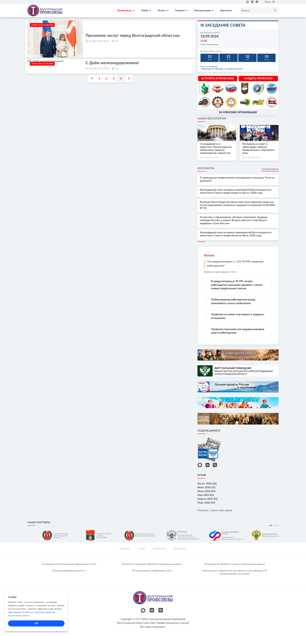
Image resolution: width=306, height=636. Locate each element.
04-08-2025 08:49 (99, 41)
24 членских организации (238, 112)
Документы (205, 168)
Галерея (180, 10)
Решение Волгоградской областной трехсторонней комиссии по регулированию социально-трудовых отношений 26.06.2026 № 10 (237, 205)
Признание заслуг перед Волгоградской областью (133, 36)
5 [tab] (278, 525)
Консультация (202, 10)
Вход (268, 2)
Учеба (144, 10)
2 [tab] (271, 525)
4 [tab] (275, 525)
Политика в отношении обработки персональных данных (152, 564)
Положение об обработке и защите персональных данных (234, 564)
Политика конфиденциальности (68, 571)
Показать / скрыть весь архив (214, 510)
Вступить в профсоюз (217, 78)
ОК (36, 623)
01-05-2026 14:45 (210, 157)
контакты (159, 549)
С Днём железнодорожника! (112, 63)
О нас (141, 549)
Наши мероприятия (211, 118)
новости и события (42, 25)
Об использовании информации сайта (151, 571)
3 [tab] (273, 525)
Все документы (270, 169)
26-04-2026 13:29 (253, 157)
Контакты (226, 10)
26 (116, 68)
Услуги (162, 10)
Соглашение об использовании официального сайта (69, 564)
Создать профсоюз (258, 78)
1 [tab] (269, 525)
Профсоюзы (124, 10)
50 (116, 41)
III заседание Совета (222, 25)
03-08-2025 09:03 (99, 68)
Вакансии (180, 549)
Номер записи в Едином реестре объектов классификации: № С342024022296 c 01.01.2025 (234, 572)
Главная (125, 549)
